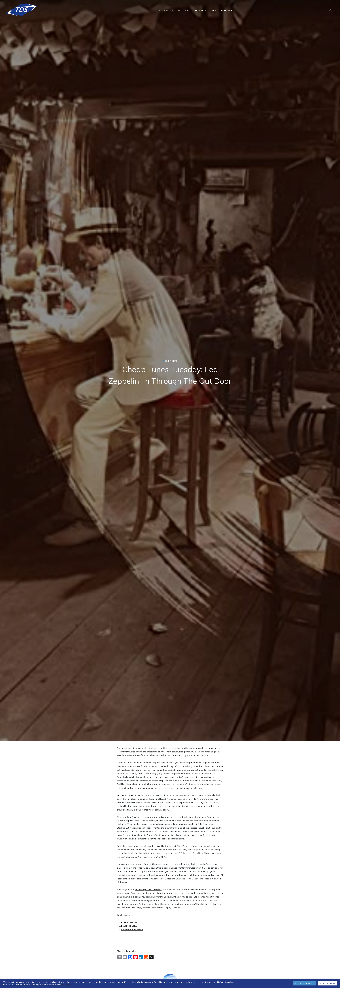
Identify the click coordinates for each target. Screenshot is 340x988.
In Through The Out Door (130, 795)
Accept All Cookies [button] (327, 983)
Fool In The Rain (129, 925)
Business (226, 10)
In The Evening (129, 922)
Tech (213, 10)
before (219, 766)
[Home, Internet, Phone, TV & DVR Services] (22, 9)
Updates (182, 10)
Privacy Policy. (68, 984)
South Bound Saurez (132, 929)
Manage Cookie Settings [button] (304, 983)
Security (200, 10)
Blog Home (166, 10)
